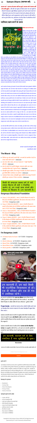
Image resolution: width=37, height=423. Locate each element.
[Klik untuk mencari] (35, 2)
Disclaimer (5, 383)
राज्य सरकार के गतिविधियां (7, 413)
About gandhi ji (7, 247)
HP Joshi (15, 420)
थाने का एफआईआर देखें (7, 399)
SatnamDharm (27, 420)
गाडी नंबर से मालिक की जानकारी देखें (9, 401)
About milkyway (7, 241)
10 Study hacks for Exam (10, 236)
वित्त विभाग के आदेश (6, 409)
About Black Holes (8, 245)
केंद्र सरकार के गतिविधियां (7, 411)
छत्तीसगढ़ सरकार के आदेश (7, 407)
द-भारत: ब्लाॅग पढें (5, 397)
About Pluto (6, 243)
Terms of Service (6, 390)
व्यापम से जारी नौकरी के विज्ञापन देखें (9, 405)
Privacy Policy (6, 389)
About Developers (7, 387)
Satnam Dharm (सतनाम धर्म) (18, 418)
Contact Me (5, 385)
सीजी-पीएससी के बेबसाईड (7, 403)
